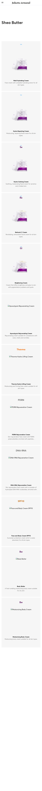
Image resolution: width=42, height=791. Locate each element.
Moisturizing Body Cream (21, 637)
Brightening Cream (21, 283)
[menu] (2, 2)
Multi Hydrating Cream (21, 80)
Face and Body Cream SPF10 (21, 536)
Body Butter (21, 586)
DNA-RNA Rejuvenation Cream (21, 485)
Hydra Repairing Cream (21, 131)
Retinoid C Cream (21, 232)
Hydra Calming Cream (21, 182)
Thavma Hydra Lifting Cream (21, 384)
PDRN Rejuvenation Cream (21, 434)
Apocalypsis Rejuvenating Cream (21, 333)
